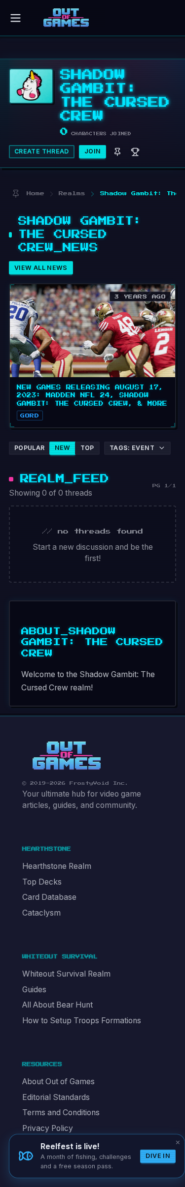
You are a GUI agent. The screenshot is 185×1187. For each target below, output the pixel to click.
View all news (41, 267)
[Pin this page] (15, 194)
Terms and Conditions (61, 1112)
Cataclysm (41, 913)
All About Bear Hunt (57, 1004)
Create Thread (41, 151)
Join (92, 151)
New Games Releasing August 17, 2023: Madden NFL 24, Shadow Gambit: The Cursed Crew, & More (92, 395)
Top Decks (42, 882)
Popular (29, 447)
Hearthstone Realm (56, 866)
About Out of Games (58, 1081)
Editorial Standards (56, 1097)
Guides (34, 989)
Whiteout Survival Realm (66, 974)
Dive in (158, 1155)
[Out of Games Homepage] (66, 756)
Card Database (49, 897)
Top (87, 447)
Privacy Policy (47, 1128)
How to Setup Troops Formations (81, 1020)
